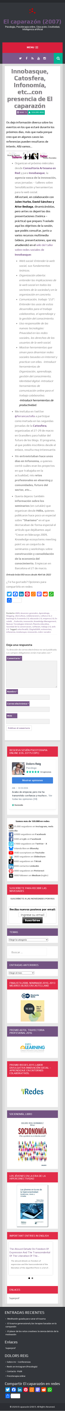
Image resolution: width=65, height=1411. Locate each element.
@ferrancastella (25, 416)
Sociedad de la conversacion (18, 627)
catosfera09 (22, 629)
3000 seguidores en (28, 871)
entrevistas (46, 629)
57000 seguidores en (30, 844)
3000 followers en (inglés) (31, 875)
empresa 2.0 (48, 618)
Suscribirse (32, 920)
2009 (17, 613)
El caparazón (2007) (32, 21)
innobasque (21, 632)
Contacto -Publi (14, 1371)
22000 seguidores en (30, 834)
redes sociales (44, 632)
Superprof (14, 1298)
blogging (10, 616)
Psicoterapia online (16, 1376)
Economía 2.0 (23, 618)
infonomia (10, 632)
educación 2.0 (36, 618)
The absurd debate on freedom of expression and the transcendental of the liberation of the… (29, 1252)
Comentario (14, 658)
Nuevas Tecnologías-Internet (19, 624)
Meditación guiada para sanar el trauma (26, 1318)
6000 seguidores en (27, 861)
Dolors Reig (38, 112)
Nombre (12, 691)
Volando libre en (26, 848)
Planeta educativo (41, 624)
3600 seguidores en (29, 856)
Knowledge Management (45, 621)
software (36, 627)
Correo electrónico (18, 703)
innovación (28, 621)
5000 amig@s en (27, 839)
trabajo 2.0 (46, 627)
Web (9, 715)
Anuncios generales (29, 613)
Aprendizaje (44, 613)
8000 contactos (26, 866)
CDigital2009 (34, 629)
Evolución (18, 621)
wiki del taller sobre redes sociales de (34, 249)
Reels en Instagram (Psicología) (22, 1366)
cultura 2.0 (45, 616)
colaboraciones (33, 616)
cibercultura (20, 616)
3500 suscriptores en (29, 852)
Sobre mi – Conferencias (19, 1362)
